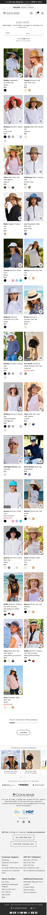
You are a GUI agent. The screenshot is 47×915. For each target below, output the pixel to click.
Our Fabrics (6, 892)
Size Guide (6, 894)
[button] (11, 82)
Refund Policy (29, 890)
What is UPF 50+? (9, 889)
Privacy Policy (29, 887)
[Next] (43, 764)
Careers (27, 884)
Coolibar (16, 7)
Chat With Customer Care (23, 844)
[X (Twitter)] (29, 822)
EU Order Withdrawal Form (12, 868)
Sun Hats (22, 22)
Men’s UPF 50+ (29, 862)
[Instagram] (23, 822)
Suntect (31, 7)
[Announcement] (23, 2)
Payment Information (10, 862)
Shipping (5, 860)
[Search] (31, 13)
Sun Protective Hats (31, 868)
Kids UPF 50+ (29, 865)
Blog (3, 897)
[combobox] (31, 13)
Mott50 (23, 7)
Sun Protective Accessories (34, 870)
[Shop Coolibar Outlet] (38, 785)
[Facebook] (18, 822)
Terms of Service (30, 892)
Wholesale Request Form (33, 882)
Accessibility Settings (20, 908)
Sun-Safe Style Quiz (23, 837)
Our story (5, 882)
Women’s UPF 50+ (31, 860)
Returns (5, 865)
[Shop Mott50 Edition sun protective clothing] (8, 785)
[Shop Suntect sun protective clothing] (23, 785)
